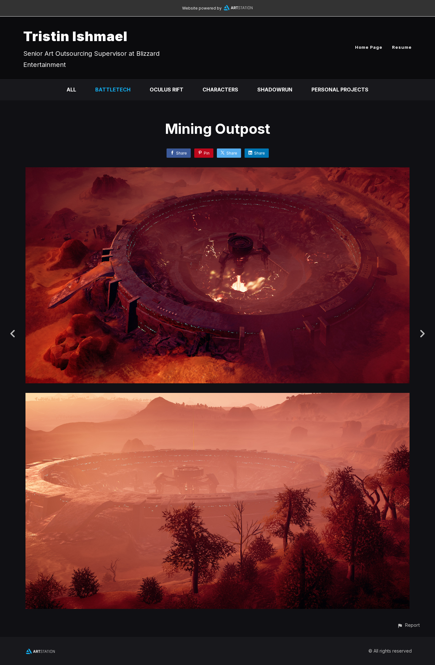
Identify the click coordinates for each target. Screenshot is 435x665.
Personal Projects (339, 89)
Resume (402, 47)
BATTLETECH (113, 89)
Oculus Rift (166, 89)
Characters (220, 89)
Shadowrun (274, 89)
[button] (408, 625)
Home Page (368, 47)
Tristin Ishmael (75, 36)
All (71, 89)
